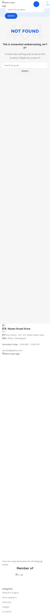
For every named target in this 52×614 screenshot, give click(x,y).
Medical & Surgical (10, 592)
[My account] (36, 4)
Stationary (6, 602)
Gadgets (6, 607)
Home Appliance (9, 597)
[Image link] (25, 455)
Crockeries (7, 611)
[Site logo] (8, 3)
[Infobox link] (25, 327)
